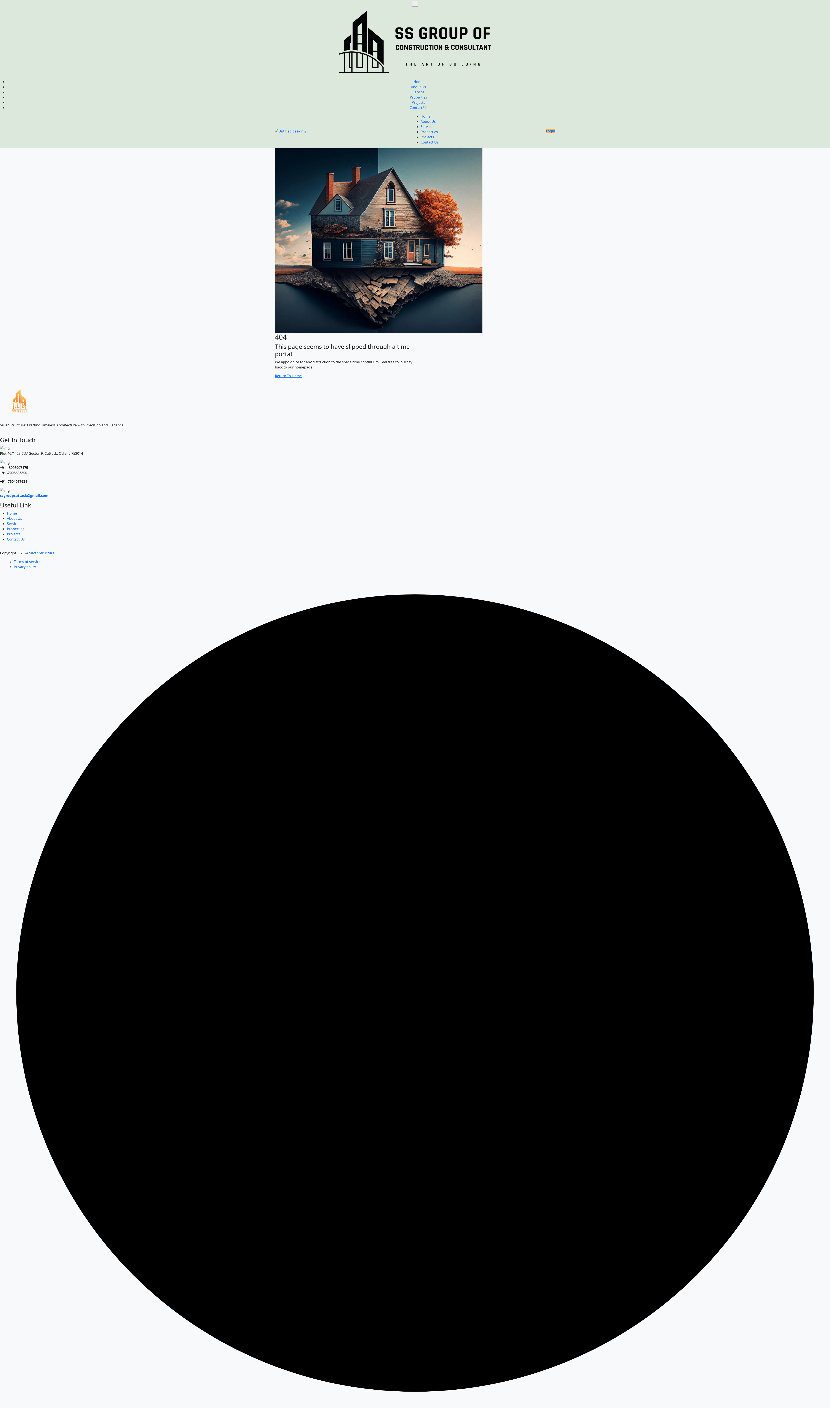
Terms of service (27, 561)
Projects (418, 102)
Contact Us (419, 107)
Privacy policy (25, 566)
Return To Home (288, 375)
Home (418, 81)
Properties (418, 97)
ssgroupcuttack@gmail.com (24, 495)
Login (550, 131)
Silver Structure (42, 553)
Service (418, 92)
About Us (418, 87)
